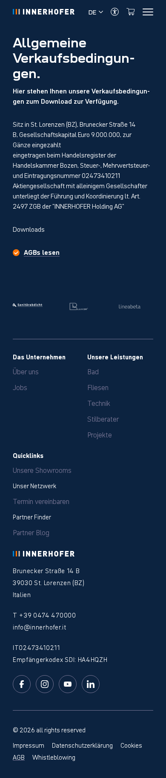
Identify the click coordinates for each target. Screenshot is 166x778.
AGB (19, 756)
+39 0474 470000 (47, 614)
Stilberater (103, 418)
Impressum (28, 744)
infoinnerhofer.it (39, 626)
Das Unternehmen (39, 356)
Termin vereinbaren (41, 500)
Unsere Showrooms (42, 469)
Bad (93, 371)
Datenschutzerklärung (82, 744)
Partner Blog (31, 532)
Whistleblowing (53, 756)
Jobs (20, 387)
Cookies (131, 744)
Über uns (26, 371)
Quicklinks (28, 455)
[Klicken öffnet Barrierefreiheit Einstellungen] (115, 12)
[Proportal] (130, 11)
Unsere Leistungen (115, 356)
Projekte (99, 434)
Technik (98, 402)
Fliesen (98, 387)
